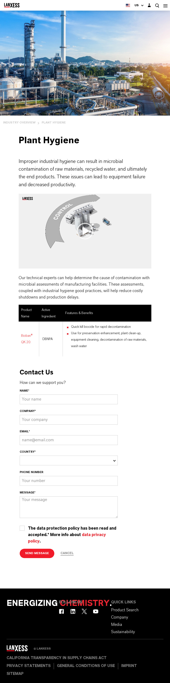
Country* (28, 451)
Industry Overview (19, 122)
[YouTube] (95, 611)
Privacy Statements (29, 666)
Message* (27, 492)
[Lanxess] (20, 650)
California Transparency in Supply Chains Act (57, 658)
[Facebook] (61, 611)
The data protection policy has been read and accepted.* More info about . (72, 534)
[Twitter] (84, 611)
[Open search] (157, 5)
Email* (25, 431)
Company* (28, 411)
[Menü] (165, 5)
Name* (24, 390)
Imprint (129, 666)
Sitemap (15, 674)
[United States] (128, 5)
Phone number (31, 472)
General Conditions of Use (86, 666)
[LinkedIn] (72, 611)
